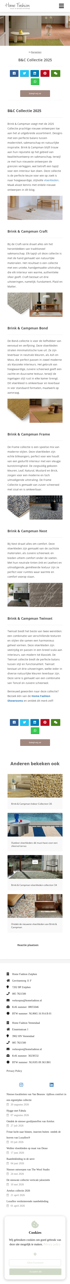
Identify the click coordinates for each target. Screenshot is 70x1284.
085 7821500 (19, 993)
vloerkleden (51, 180)
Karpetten (36, 52)
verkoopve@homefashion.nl (27, 1049)
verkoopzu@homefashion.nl (27, 1000)
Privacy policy (51, 1244)
